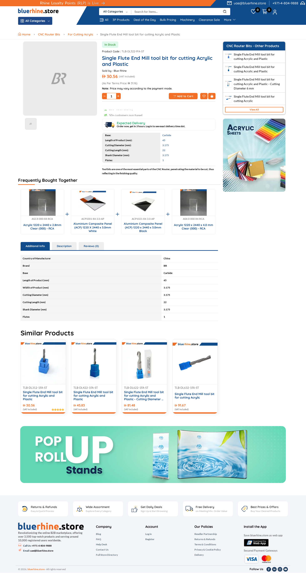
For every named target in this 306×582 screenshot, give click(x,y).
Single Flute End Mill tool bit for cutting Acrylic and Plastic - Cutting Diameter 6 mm (144, 395)
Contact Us (102, 549)
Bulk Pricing (168, 20)
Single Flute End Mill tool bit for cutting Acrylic (194, 395)
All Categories (35, 21)
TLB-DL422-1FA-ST (85, 387)
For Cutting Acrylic (80, 34)
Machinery (187, 20)
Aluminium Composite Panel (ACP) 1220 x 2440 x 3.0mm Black (143, 227)
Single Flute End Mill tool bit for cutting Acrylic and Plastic (43, 395)
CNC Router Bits (49, 34)
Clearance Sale (209, 20)
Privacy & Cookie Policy (207, 549)
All (106, 20)
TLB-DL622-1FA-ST (136, 387)
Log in (148, 534)
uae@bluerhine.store (250, 3)
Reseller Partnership (205, 534)
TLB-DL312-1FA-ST (35, 387)
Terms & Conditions (205, 544)
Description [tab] (64, 246)
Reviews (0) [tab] (91, 246)
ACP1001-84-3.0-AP (92, 219)
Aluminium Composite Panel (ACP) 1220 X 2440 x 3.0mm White (92, 227)
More (228, 20)
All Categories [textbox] (113, 11)
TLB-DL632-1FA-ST (187, 387)
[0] (253, 12)
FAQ (98, 539)
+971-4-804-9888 (285, 3)
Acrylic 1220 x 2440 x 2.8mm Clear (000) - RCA (42, 226)
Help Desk (101, 544)
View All (254, 109)
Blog (98, 534)
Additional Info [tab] (35, 246)
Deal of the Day (145, 20)
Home (26, 34)
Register (149, 539)
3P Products (121, 20)
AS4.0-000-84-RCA (193, 219)
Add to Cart (185, 96)
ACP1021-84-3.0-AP (143, 219)
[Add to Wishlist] (204, 96)
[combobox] (115, 11)
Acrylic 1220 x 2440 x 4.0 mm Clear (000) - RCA (193, 226)
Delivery (199, 555)
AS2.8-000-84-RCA (42, 219)
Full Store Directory (107, 555)
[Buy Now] (211, 96)
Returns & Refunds (204, 539)
